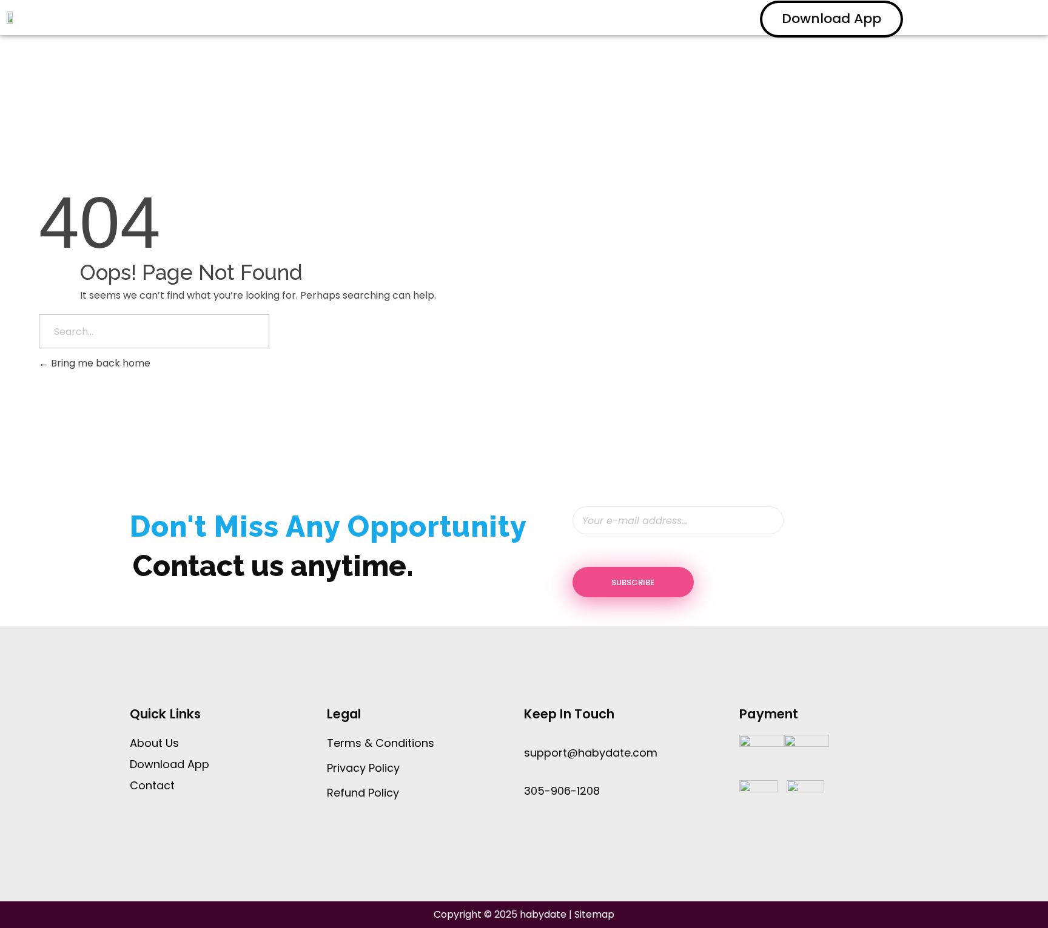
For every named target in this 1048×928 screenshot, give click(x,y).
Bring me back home (99, 363)
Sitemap (594, 914)
